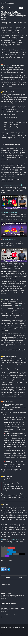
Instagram (11, 629)
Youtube (9, 627)
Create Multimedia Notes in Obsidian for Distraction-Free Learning (12, 602)
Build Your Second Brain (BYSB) (12, 185)
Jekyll (18, 631)
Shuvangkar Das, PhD (11, 7)
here (19, 305)
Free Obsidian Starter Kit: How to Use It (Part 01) (13, 615)
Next (20, 577)
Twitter (16, 627)
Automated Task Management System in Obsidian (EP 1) (12, 609)
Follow (21, 7)
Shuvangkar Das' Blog (7, 2)
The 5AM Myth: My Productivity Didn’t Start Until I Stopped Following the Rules (13, 15)
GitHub (4, 629)
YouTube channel (16, 539)
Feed (18, 629)
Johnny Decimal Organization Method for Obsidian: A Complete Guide (12, 596)
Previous (7, 577)
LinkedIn (22, 627)
